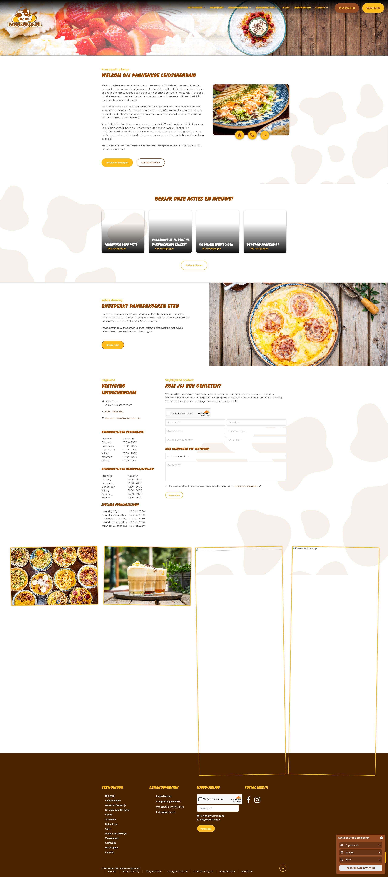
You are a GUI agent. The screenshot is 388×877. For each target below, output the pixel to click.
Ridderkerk (111, 824)
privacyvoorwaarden (246, 486)
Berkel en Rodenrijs (115, 805)
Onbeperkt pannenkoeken (170, 806)
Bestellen (373, 8)
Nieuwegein (111, 847)
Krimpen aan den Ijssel (117, 810)
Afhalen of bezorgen (117, 162)
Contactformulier (150, 162)
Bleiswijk (110, 796)
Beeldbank (247, 871)
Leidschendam (113, 800)
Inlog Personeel (227, 871)
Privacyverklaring (130, 871)
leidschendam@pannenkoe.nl (122, 418)
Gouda (108, 814)
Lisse (108, 828)
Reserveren (347, 8)
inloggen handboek (177, 871)
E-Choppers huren (165, 812)
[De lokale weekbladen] (217, 231)
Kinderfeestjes (163, 796)
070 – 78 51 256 (114, 411)
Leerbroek (110, 843)
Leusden (109, 852)
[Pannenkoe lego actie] (123, 231)
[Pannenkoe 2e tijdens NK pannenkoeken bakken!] (170, 231)
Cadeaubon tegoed (204, 871)
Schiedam (110, 819)
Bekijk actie (112, 345)
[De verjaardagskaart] (265, 231)
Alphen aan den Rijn (116, 833)
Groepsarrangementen (168, 801)
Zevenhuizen (112, 838)
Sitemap (112, 871)
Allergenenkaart (154, 871)
